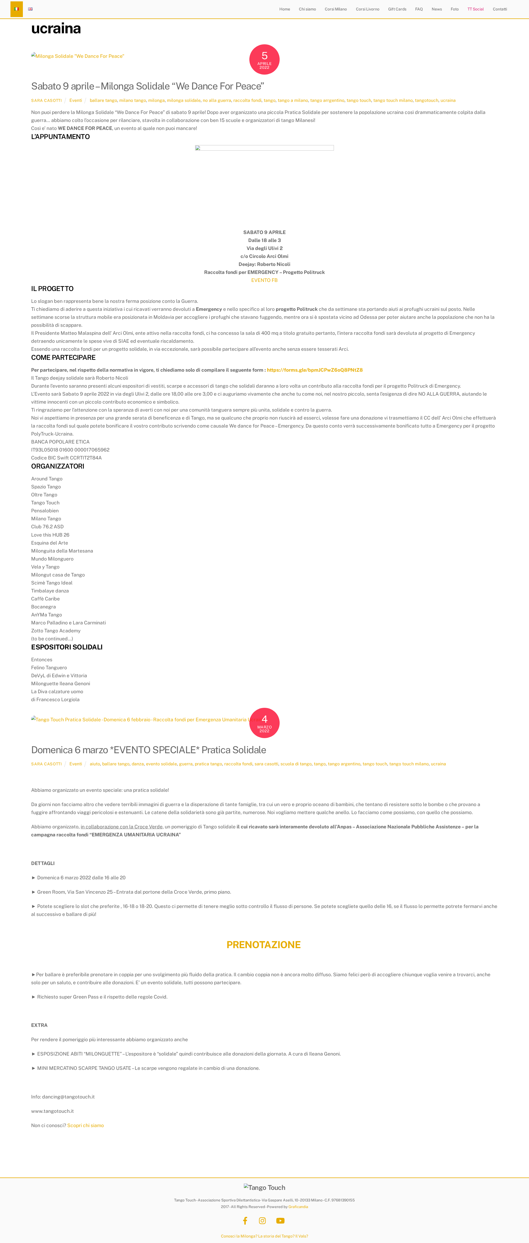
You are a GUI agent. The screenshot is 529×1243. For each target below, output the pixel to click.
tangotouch (426, 100)
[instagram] (263, 1220)
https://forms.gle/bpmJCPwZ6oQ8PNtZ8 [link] (315, 370)
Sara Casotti (46, 100)
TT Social (476, 9)
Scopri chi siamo (85, 1125)
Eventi (75, 100)
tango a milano (293, 100)
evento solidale (161, 763)
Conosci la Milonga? (239, 1236)
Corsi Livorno (367, 9)
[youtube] (281, 1220)
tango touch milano (393, 100)
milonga (156, 100)
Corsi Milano (336, 9)
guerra (186, 763)
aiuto (95, 763)
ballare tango (103, 100)
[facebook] (246, 1220)
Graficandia (298, 1206)
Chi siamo (307, 9)
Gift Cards (397, 9)
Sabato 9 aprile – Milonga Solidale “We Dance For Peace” (147, 86)
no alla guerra (217, 100)
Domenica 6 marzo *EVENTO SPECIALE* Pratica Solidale (148, 749)
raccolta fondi (247, 100)
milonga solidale (184, 100)
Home (284, 9)
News (437, 9)
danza (138, 763)
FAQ (419, 9)
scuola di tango (296, 763)
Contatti (500, 9)
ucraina (448, 100)
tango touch (359, 100)
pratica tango (208, 763)
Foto (455, 9)
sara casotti (266, 763)
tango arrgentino (327, 100)
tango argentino (344, 763)
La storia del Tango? (276, 1236)
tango (270, 100)
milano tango (132, 100)
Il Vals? (301, 1236)
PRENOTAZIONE (263, 944)
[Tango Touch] (264, 1187)
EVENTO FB (264, 280)
